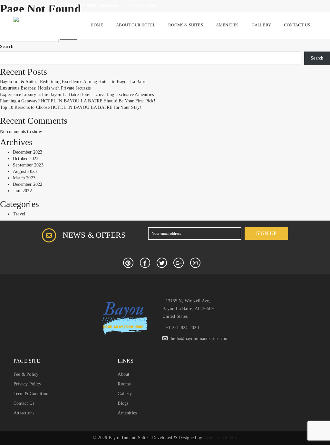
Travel (19, 214)
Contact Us (297, 25)
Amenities (227, 25)
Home (97, 25)
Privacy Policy (27, 384)
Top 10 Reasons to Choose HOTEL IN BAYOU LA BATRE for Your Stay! (70, 107)
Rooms (124, 384)
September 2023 (28, 165)
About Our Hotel (135, 25)
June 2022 (22, 190)
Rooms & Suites (185, 25)
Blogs (123, 403)
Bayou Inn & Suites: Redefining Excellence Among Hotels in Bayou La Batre (73, 81)
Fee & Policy (26, 374)
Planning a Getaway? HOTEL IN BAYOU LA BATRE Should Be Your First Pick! (77, 101)
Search (7, 46)
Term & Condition (31, 393)
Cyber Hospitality (221, 437)
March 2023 (24, 177)
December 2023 (28, 152)
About (123, 374)
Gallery (261, 25)
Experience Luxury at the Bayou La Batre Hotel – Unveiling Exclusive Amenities (77, 94)
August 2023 (25, 171)
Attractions (24, 413)
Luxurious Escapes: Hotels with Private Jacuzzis (45, 88)
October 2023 (25, 158)
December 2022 (28, 184)
